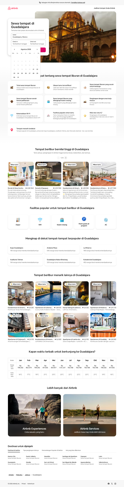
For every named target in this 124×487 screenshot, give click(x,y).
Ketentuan (31, 484)
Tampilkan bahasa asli (78, 2)
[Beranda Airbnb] (13, 8)
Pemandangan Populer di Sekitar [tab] (52, 450)
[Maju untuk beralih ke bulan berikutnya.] (37, 49)
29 (37, 73)
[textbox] (20, 44)
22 (37, 69)
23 (14, 73)
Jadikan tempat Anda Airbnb (104, 8)
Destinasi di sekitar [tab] (14, 450)
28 (33, 73)
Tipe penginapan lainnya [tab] (31, 450)
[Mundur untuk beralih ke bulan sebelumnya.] (14, 49)
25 (22, 73)
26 (26, 73)
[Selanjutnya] (65, 157)
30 (14, 77)
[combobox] (28, 37)
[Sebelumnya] (58, 157)
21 (33, 69)
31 (18, 77)
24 (18, 73)
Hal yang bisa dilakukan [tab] (73, 450)
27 (29, 73)
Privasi (24, 484)
